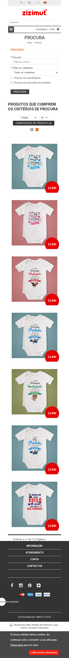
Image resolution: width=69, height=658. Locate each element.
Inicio (29, 43)
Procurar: (17, 57)
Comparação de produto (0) (33, 123)
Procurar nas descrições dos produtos (32, 82)
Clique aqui (17, 645)
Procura (38, 43)
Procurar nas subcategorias (27, 78)
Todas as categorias (22, 68)
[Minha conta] (30, 2)
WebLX (39, 617)
